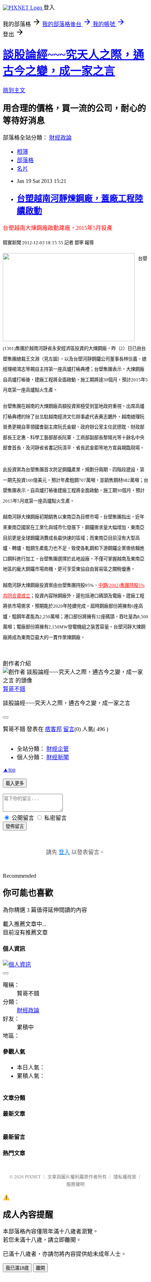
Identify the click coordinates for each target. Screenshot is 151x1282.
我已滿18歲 (17, 1268)
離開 (40, 1268)
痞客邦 (53, 729)
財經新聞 (57, 757)
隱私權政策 (124, 1176)
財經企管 (57, 749)
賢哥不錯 (14, 689)
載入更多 (15, 783)
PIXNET (33, 1176)
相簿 (22, 152)
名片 (22, 169)
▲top (9, 770)
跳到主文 (14, 90)
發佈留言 (15, 826)
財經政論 (60, 138)
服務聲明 (75, 1184)
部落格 (25, 160)
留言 (68, 729)
